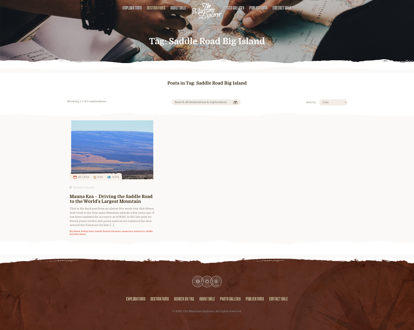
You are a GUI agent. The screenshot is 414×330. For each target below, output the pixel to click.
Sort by (311, 102)
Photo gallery (234, 7)
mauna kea (127, 231)
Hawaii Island (83, 187)
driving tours (87, 231)
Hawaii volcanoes (112, 231)
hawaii (98, 231)
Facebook (198, 281)
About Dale (178, 7)
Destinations (156, 7)
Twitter (207, 281)
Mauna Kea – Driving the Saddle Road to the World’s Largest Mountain (111, 199)
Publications (258, 7)
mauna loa (139, 231)
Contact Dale (282, 7)
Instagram (216, 281)
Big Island (75, 231)
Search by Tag (184, 298)
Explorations (132, 7)
